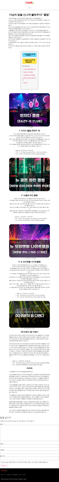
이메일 (2, 449)
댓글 (1, 424)
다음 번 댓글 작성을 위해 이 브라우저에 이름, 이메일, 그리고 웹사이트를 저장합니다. (24, 462)
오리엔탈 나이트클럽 (29, 75)
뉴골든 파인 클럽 (28, 72)
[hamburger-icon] (29, 8)
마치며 (25, 82)
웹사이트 (2, 456)
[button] (29, 61)
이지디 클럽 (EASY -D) (30, 69)
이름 (1, 443)
